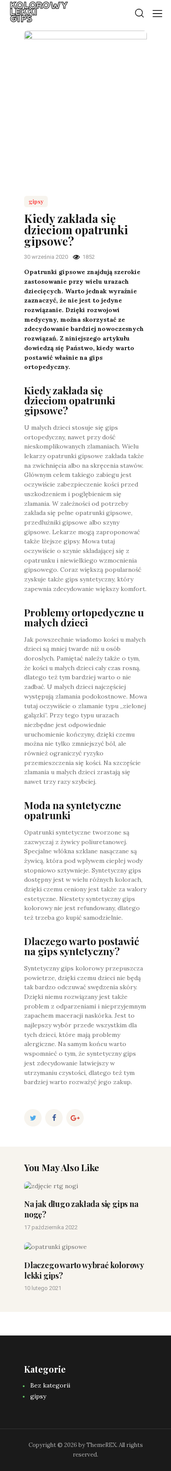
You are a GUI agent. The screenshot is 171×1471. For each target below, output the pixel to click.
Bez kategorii (50, 1385)
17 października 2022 (51, 1227)
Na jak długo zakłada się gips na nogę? (81, 1209)
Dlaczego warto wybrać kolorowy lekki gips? (84, 1270)
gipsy (35, 201)
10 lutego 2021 (42, 1288)
